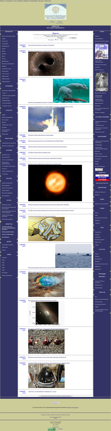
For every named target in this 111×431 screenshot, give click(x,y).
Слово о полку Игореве (7, 159)
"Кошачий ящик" (6, 100)
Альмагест (4, 168)
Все (96, 296)
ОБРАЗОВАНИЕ (102, 136)
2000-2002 (102, 72)
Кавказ (3, 51)
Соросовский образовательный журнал (101, 148)
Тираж (96, 245)
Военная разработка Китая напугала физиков (41, 267)
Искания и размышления (8, 63)
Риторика (4, 127)
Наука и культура (99, 69)
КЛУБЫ (9, 200)
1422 (45, 396)
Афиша (3, 38)
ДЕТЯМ (9, 241)
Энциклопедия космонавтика (98, 96)
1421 (41, 396)
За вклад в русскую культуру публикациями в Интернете (8, 228)
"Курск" (4, 48)
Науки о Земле (98, 153)
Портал (2, 0)
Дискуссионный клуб (7, 183)
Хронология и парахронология (6, 163)
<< (39, 396)
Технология (98, 158)
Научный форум (6, 185)
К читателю (5, 41)
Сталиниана (5, 174)
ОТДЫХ (102, 208)
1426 (57, 396)
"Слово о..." (5, 93)
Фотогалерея (5, 119)
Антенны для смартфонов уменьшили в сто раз (42, 391)
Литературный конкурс (8, 231)
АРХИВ (9, 254)
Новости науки (98, 301)
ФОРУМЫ (9, 178)
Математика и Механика (101, 156)
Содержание (9, 0)
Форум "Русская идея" (7, 188)
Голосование (34, 0)
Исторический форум (7, 193)
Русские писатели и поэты (101, 264)
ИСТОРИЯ (9, 150)
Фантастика (5, 247)
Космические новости (100, 93)
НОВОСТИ (102, 292)
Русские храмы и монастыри (6, 130)
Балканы (4, 53)
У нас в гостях (5, 73)
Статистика (63, 414)
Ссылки (59, 414)
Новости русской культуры (8, 36)
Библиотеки (98, 269)
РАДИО (102, 199)
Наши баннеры (98, 287)
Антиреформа (98, 145)
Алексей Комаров (57, 422)
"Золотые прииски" (6, 103)
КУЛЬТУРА (9, 110)
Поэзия (3, 58)
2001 (3, 265)
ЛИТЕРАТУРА (9, 31)
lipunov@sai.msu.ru (72, 407)
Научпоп (97, 194)
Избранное (97, 266)
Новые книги (5, 71)
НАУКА (102, 31)
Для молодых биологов (102, 183)
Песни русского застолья (101, 217)
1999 (3, 270)
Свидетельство (53, 34)
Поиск (96, 254)
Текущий (4, 257)
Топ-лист (41, 0)
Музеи (96, 212)
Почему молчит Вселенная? (102, 41)
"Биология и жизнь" (100, 132)
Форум (3, 250)
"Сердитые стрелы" (7, 105)
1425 (54, 396)
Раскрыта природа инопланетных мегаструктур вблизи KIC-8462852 (48, 204)
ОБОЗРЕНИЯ (8, 86)
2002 (3, 262)
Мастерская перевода (7, 219)
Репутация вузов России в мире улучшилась (41, 45)
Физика (97, 161)
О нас (15, 0)
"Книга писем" (5, 98)
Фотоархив (4, 272)
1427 (60, 396)
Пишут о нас (98, 242)
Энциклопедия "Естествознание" (99, 100)
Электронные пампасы (7, 244)
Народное (97, 220)
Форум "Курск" (5, 190)
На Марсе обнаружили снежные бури (39, 152)
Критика (4, 66)
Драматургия (5, 61)
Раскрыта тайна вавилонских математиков (40, 135)
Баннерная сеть (99, 285)
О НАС (102, 227)
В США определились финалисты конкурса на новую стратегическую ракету (51, 210)
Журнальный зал (6, 81)
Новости (26, 0)
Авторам (97, 234)
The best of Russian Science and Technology (101, 310)
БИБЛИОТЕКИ (102, 187)
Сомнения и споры (6, 68)
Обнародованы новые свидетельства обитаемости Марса (45, 158)
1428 (63, 396)
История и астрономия (100, 64)
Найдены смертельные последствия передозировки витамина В (47, 357)
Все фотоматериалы (7, 275)
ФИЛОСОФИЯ (9, 138)
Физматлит (97, 105)
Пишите (20, 0)
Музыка (4, 122)
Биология (97, 151)
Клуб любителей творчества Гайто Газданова (9, 211)
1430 (69, 396)
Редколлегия (98, 232)
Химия (96, 163)
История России (6, 154)
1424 (51, 396)
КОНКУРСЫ (9, 224)
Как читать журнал (99, 239)
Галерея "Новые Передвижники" (55, 417)
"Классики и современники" (9, 90)
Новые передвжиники (7, 117)
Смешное (97, 223)
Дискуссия (48, 0)
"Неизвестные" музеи (7, 124)
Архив (56, 414)
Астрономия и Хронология (8, 166)
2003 (3, 260)
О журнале (97, 237)
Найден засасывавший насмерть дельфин (40, 102)
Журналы (97, 261)
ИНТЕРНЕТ (102, 276)
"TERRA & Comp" (99, 125)
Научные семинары (100, 112)
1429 (66, 396)
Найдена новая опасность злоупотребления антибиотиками (45, 141)
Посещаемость (98, 259)
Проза (3, 56)
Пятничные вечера (6, 204)
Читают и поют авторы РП (101, 203)
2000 (3, 267)
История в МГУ (6, 157)
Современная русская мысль (9, 143)
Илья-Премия (5, 237)
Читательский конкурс (8, 234)
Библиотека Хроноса (100, 192)
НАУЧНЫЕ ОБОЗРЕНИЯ (102, 117)
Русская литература (100, 166)
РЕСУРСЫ (102, 249)
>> (71, 396)
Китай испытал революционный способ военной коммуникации (47, 146)
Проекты (97, 256)
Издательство (5, 76)
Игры (96, 215)
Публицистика (5, 46)
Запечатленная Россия (7, 171)
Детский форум (6, 195)
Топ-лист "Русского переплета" (99, 281)
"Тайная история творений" (8, 95)
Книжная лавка (5, 78)
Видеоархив (5, 134)
